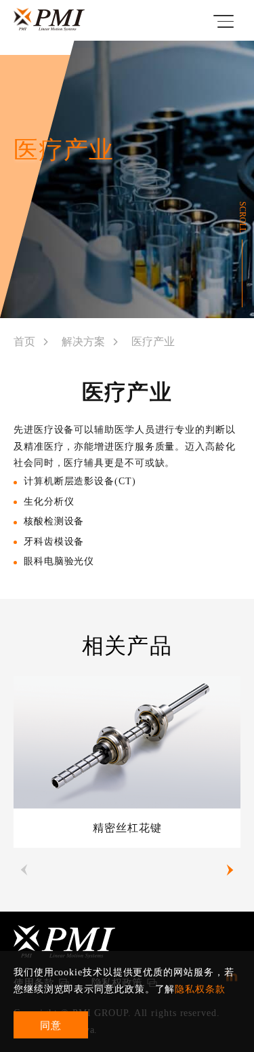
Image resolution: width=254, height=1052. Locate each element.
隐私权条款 (200, 989)
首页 (24, 341)
